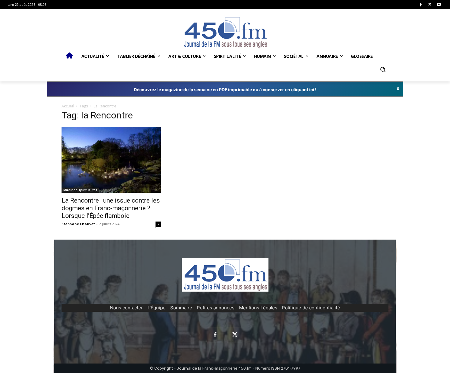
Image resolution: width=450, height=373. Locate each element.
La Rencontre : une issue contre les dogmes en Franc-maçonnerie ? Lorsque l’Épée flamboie (111, 208)
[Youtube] (439, 5)
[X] (430, 5)
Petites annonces (215, 308)
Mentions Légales (258, 308)
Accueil (68, 106)
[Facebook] (421, 5)
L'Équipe (157, 308)
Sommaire (181, 308)
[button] (382, 69)
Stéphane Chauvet (78, 224)
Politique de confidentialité (311, 308)
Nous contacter (126, 308)
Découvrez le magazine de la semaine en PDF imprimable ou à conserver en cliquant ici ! (225, 89)
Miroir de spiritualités (80, 190)
